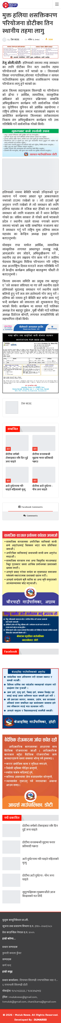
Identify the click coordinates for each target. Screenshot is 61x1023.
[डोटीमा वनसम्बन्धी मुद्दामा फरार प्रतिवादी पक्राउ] (43, 443)
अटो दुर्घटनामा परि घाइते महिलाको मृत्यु (40, 861)
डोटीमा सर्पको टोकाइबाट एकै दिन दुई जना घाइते (40, 827)
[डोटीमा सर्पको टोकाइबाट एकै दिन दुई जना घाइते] (17, 443)
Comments (32, 515)
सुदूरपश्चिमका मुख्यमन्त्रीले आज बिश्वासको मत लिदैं (38, 894)
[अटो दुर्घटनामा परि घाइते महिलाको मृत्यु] (17, 475)
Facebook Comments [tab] (32, 507)
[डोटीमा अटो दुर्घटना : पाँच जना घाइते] (43, 475)
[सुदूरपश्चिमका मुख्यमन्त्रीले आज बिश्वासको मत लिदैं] (11, 896)
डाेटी (8, 449)
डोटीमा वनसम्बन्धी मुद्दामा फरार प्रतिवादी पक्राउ (38, 844)
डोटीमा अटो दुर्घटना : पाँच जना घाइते (38, 877)
